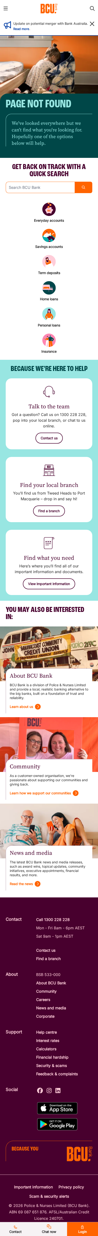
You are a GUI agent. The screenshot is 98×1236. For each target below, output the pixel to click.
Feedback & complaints (57, 1073)
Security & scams (51, 1065)
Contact (15, 1232)
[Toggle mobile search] (92, 8)
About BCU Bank (51, 983)
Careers (43, 999)
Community (46, 991)
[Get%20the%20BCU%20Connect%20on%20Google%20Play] (57, 1124)
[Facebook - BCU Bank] (40, 1090)
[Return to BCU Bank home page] (49, 8)
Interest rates (47, 1040)
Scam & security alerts (49, 1196)
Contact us (45, 950)
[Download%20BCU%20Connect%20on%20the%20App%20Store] (57, 1108)
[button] (92, 24)
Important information (33, 1187)
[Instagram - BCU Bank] (49, 1090)
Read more (21, 29)
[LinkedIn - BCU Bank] (57, 1090)
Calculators (46, 1048)
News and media (51, 1008)
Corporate (45, 1016)
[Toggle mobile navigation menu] (5, 8)
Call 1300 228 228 (53, 919)
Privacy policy (71, 1187)
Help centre (46, 1032)
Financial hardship (52, 1057)
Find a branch (48, 958)
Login (82, 1232)
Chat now (49, 1232)
